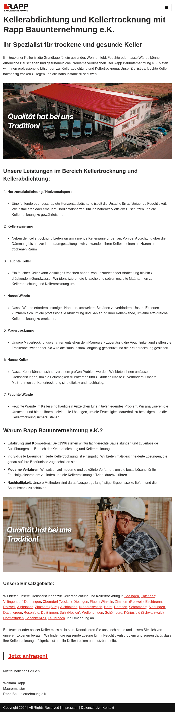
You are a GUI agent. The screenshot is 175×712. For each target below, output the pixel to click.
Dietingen (80, 601)
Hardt (108, 607)
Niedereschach (90, 607)
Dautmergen (12, 612)
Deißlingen (49, 612)
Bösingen (131, 596)
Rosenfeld (31, 612)
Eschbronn (153, 601)
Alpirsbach (25, 607)
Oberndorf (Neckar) (57, 601)
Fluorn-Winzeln (101, 601)
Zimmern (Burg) (47, 607)
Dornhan (120, 607)
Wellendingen (92, 612)
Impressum (70, 707)
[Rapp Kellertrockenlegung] (16, 7)
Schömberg (113, 612)
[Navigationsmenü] (167, 7)
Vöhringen (157, 607)
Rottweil (9, 607)
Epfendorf (148, 596)
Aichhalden (68, 607)
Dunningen (32, 601)
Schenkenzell (35, 618)
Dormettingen (13, 618)
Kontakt (108, 707)
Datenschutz (90, 707)
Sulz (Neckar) (70, 612)
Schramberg (138, 607)
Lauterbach (56, 618)
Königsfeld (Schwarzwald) (144, 612)
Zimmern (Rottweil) (129, 601)
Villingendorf (12, 601)
